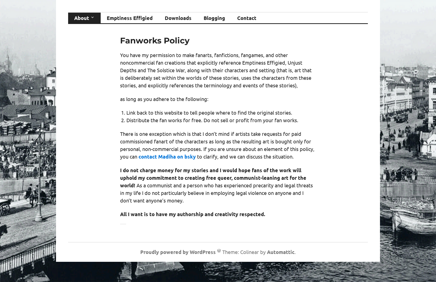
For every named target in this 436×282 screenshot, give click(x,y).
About (81, 18)
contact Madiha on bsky (167, 156)
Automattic (280, 252)
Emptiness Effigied (130, 18)
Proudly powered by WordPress (178, 252)
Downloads (178, 18)
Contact (246, 18)
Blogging (214, 18)
